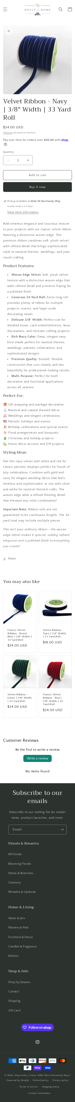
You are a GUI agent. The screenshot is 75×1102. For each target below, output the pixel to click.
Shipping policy (51, 1087)
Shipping (7, 133)
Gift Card (14, 1010)
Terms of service (29, 1087)
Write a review (37, 758)
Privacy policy (60, 1080)
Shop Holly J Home (25, 1075)
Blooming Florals (19, 864)
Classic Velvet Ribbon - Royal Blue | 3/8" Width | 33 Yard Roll (20, 635)
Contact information (39, 1093)
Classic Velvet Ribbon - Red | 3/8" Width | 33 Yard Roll (53, 699)
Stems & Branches (20, 873)
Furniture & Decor (20, 937)
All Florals (15, 854)
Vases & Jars (16, 918)
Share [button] (12, 558)
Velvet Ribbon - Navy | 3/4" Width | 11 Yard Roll (54, 633)
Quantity (8, 151)
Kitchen (13, 956)
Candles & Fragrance (22, 946)
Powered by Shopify (17, 1080)
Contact (13, 991)
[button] (5, 9)
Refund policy (41, 1080)
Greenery (14, 882)
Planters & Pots (18, 927)
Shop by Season (19, 982)
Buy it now (37, 187)
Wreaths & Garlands (22, 892)
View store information (23, 212)
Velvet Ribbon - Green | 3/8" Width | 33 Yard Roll (20, 698)
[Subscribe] (61, 829)
